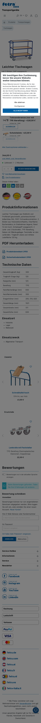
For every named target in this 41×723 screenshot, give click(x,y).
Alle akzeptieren (20, 111)
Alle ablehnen (19, 102)
